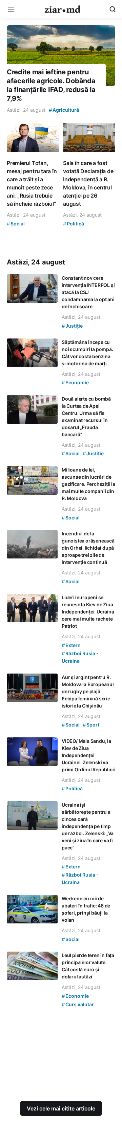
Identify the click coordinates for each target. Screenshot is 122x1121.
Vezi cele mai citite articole (61, 1108)
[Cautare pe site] (112, 9)
